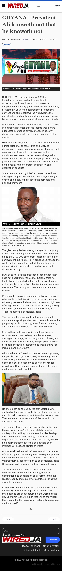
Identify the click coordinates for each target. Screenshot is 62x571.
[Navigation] (3, 6)
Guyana (6, 44)
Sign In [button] (57, 6)
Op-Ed (25, 39)
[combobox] (38, 6)
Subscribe (52, 539)
